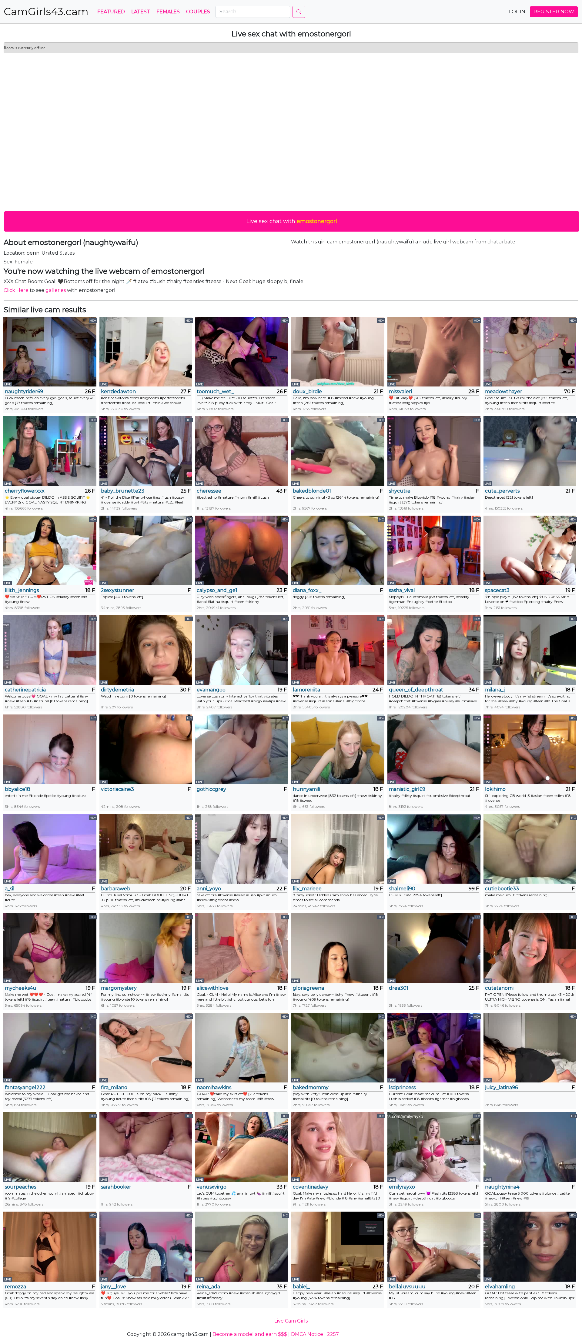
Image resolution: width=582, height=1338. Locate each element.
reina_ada (208, 1286)
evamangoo (211, 690)
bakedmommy (311, 1087)
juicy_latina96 (501, 1087)
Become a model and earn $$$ (249, 1334)
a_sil (10, 888)
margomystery (119, 988)
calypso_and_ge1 (217, 590)
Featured (111, 12)
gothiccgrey (211, 789)
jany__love (113, 1286)
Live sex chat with (291, 221)
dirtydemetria (117, 690)
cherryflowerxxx (25, 491)
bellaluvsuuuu (407, 1286)
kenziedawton (118, 391)
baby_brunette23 (122, 491)
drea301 (398, 988)
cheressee (209, 491)
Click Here (16, 290)
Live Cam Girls (291, 1321)
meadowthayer (503, 391)
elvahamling (500, 1286)
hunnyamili (306, 789)
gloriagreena (308, 988)
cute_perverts (502, 491)
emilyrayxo (402, 1187)
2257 (333, 1334)
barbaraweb (115, 888)
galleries (55, 290)
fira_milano (114, 1087)
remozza (15, 1286)
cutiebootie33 (502, 888)
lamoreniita (306, 690)
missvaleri (400, 391)
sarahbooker (116, 1187)
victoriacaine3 (117, 789)
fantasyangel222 (25, 1087)
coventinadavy (310, 1187)
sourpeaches (20, 1187)
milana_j (495, 690)
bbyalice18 (17, 789)
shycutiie (399, 491)
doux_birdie (307, 391)
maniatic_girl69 (407, 789)
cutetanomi (499, 988)
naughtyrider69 (24, 391)
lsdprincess (402, 1087)
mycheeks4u (20, 988)
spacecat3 (497, 590)
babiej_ (301, 1286)
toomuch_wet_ (215, 391)
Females (168, 12)
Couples (198, 12)
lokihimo (495, 789)
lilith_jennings (22, 590)
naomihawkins (214, 1087)
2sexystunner (117, 590)
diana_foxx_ (307, 590)
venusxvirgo (211, 1187)
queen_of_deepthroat (416, 690)
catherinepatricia (25, 690)
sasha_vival (402, 590)
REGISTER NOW (554, 12)
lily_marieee (307, 888)
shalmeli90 (402, 888)
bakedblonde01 (312, 491)
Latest (140, 12)
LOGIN (517, 12)
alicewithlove (213, 988)
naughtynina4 (502, 1187)
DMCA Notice (307, 1334)
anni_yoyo (209, 888)
